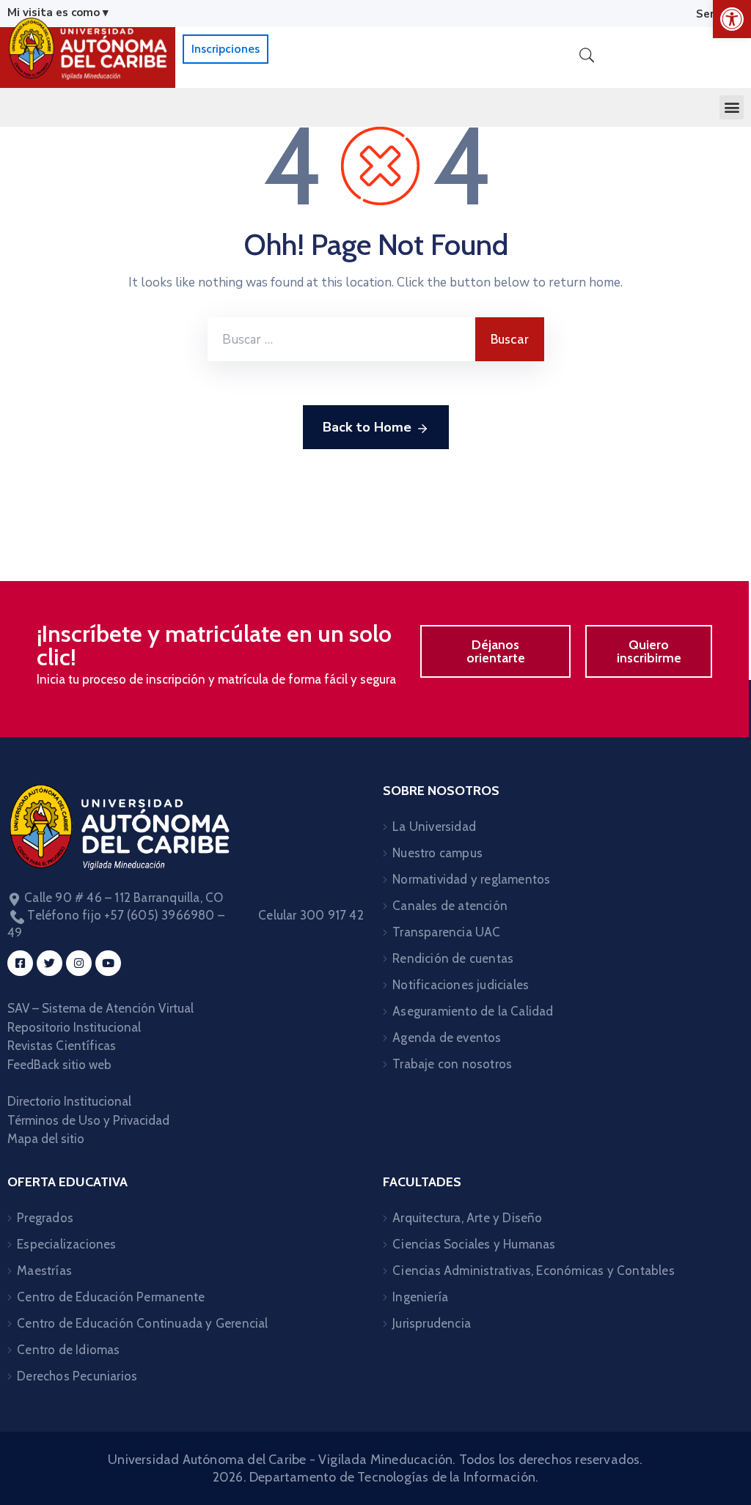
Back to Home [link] (367, 427)
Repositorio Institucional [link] (75, 1027)
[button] (731, 107)
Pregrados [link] (45, 1217)
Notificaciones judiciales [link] (460, 984)
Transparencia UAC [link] (446, 932)
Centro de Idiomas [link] (68, 1349)
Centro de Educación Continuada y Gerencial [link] (142, 1323)
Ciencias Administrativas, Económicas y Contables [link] (533, 1270)
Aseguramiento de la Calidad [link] (472, 1011)
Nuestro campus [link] (437, 853)
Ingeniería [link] (420, 1297)
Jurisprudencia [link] (431, 1323)
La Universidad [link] (434, 826)
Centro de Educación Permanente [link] (111, 1297)
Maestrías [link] (44, 1270)
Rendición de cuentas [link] (452, 958)
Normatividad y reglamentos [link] (471, 879)
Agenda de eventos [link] (446, 1037)
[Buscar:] (341, 339)
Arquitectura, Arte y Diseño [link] (467, 1217)
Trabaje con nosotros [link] (452, 1064)
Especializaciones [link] (66, 1244)
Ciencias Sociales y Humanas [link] (473, 1244)
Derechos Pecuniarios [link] (77, 1376)
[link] (732, 19)
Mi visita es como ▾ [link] (58, 12)
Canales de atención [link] (450, 905)
